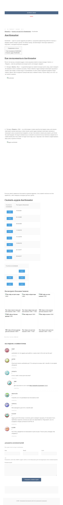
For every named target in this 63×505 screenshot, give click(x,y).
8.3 (9, 225)
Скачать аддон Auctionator (13, 52)
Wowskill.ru (7, 31)
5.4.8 (10, 277)
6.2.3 (22, 271)
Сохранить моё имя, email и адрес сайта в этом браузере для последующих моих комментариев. (31, 459)
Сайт (42, 450)
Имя (6, 450)
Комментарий (8, 462)
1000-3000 (11, 337)
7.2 (9, 257)
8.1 (9, 238)
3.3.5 (10, 284)
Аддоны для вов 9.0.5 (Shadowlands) (21, 31)
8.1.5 (10, 231)
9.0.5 (10, 212)
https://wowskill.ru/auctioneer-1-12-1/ (38, 385)
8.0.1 (10, 244)
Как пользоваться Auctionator (13, 51)
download (16, 337)
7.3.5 (10, 251)
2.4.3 (22, 284)
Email (24, 450)
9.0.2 (10, 218)
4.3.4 (22, 277)
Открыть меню (32, 12)
